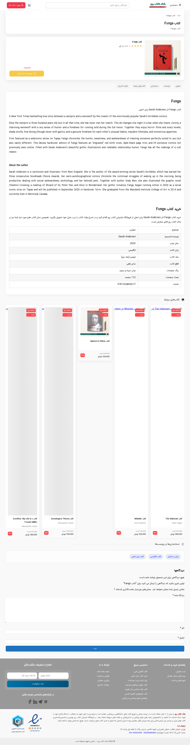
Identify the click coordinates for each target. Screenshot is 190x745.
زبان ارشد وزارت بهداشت (137, 680)
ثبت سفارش (180, 671)
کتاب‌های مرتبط (139, 86)
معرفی (178, 86)
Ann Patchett (140, 523)
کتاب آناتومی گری (140, 671)
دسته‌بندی (154, 86)
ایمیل (181, 638)
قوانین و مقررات (103, 676)
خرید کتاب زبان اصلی (139, 676)
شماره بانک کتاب (103, 671)
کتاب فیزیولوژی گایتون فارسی (136, 694)
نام (182, 628)
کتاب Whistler (140, 518)
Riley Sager (177, 523)
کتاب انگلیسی (155, 556)
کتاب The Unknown (174, 518)
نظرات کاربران (123, 86)
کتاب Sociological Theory (62, 518)
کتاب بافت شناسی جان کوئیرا (136, 689)
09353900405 (150, 732)
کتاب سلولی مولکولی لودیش (136, 685)
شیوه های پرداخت (178, 680)
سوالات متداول (103, 685)
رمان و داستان (173, 556)
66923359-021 (135, 732)
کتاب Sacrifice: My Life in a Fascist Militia (25, 520)
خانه (178, 15)
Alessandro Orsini (65, 523)
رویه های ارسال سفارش (176, 676)
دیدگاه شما (178, 595)
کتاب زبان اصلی (138, 556)
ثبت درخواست (38, 684)
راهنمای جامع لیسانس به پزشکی (134, 698)
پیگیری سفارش (103, 680)
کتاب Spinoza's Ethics (100, 341)
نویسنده (167, 86)
